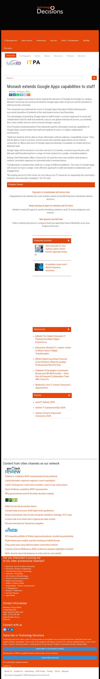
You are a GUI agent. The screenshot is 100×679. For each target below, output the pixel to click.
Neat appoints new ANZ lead (51, 219)
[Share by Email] (25, 94)
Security (53, 40)
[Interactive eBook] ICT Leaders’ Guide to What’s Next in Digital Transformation (53, 350)
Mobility (86, 40)
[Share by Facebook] (10, 94)
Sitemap (65, 671)
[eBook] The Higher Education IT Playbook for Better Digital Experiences (50, 339)
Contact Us (18, 671)
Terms (57, 671)
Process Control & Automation (17, 578)
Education (8, 48)
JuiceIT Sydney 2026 (45, 402)
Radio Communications (14, 581)
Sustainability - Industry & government (20, 586)
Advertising (29, 671)
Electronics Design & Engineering (18, 569)
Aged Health (10, 595)
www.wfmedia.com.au (11, 617)
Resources (58, 56)
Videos (47, 56)
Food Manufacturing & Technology (19, 571)
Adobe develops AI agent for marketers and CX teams (51, 205)
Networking (41, 40)
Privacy (50, 671)
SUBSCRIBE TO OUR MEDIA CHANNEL (50, 649)
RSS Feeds (40, 671)
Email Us (6, 619)
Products (70, 56)
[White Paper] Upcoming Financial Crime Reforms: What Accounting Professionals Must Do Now (51, 362)
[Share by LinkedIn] (14, 94)
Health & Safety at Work (15, 583)
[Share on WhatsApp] (17, 94)
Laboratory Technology (14, 574)
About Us (81, 56)
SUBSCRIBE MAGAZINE (50, 658)
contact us (7, 666)
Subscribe (11, 55)
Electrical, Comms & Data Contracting (20, 566)
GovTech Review (12, 593)
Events (37, 56)
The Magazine (25, 56)
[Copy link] (28, 94)
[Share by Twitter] (21, 94)
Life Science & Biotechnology (17, 576)
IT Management (10, 40)
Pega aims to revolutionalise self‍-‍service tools (51, 192)
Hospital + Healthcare (14, 591)
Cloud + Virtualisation (70, 40)
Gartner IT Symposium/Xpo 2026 (50, 408)
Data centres (27, 40)
